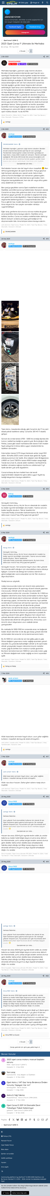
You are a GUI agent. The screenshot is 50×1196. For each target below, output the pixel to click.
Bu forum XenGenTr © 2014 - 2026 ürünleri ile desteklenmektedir (23, 1179)
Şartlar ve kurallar (7, 1154)
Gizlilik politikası (6, 1158)
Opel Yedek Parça (7, 1145)
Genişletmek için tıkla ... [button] (25, 164)
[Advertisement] (25, 276)
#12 (47, 129)
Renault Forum (6, 1141)
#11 (47, 56)
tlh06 (8, 1065)
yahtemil (10, 1110)
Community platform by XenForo (22, 1177)
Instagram (25, 32)
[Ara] (47, 2)
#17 (47, 756)
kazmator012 (11, 1075)
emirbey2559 (11, 1087)
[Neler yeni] (42, 2)
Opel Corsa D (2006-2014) (23, 1110)
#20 (47, 976)
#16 (47, 673)
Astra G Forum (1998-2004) (27, 1097)
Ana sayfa (4, 1167)
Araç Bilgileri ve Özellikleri (26, 1075)
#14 (47, 489)
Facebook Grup (35, 27)
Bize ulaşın (4, 1149)
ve (10, 666)
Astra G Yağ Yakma (16, 1095)
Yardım (3, 1162)
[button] (24, 1132)
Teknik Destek (22, 1087)
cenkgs (5, 47)
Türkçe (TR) (7, 1136)
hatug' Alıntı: (7, 548)
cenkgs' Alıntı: (8, 812)
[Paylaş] (44, 56)
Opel (2, 1181)
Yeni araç (11, 1072)
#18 (47, 796)
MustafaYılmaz (12, 1097)
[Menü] (3, 2)
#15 (47, 532)
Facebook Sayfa (15, 27)
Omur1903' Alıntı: (9, 991)
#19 (47, 861)
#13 (47, 239)
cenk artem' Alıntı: (9, 772)
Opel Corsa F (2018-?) (19, 1065)
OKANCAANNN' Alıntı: (10, 144)
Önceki (22, 51)
